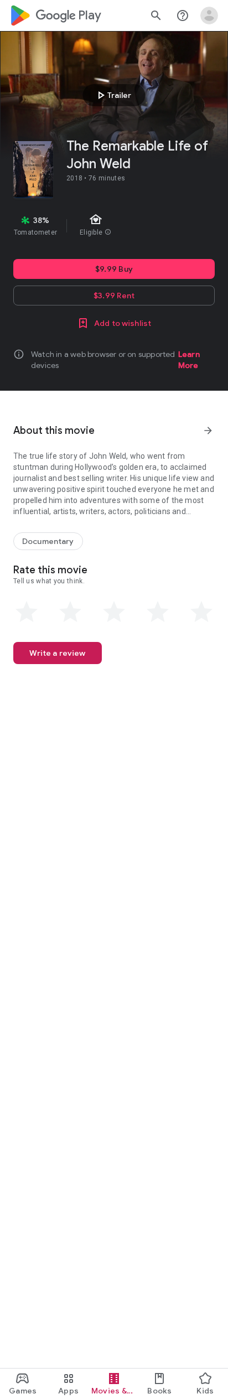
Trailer (112, 95)
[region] (114, 226)
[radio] (26, 612)
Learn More (189, 359)
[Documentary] (48, 541)
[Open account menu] (209, 15)
